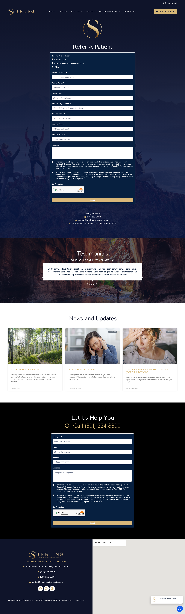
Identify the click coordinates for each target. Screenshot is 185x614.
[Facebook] (40, 588)
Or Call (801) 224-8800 (92, 425)
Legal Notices (79, 600)
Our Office (76, 12)
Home (52, 12)
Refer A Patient (170, 3)
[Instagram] (46, 588)
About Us (63, 12)
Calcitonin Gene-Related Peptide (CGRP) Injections (147, 371)
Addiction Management (26, 369)
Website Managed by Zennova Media (20, 600)
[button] (43, 277)
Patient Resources (108, 12)
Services (90, 12)
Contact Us (130, 12)
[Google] (52, 588)
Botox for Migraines (82, 369)
